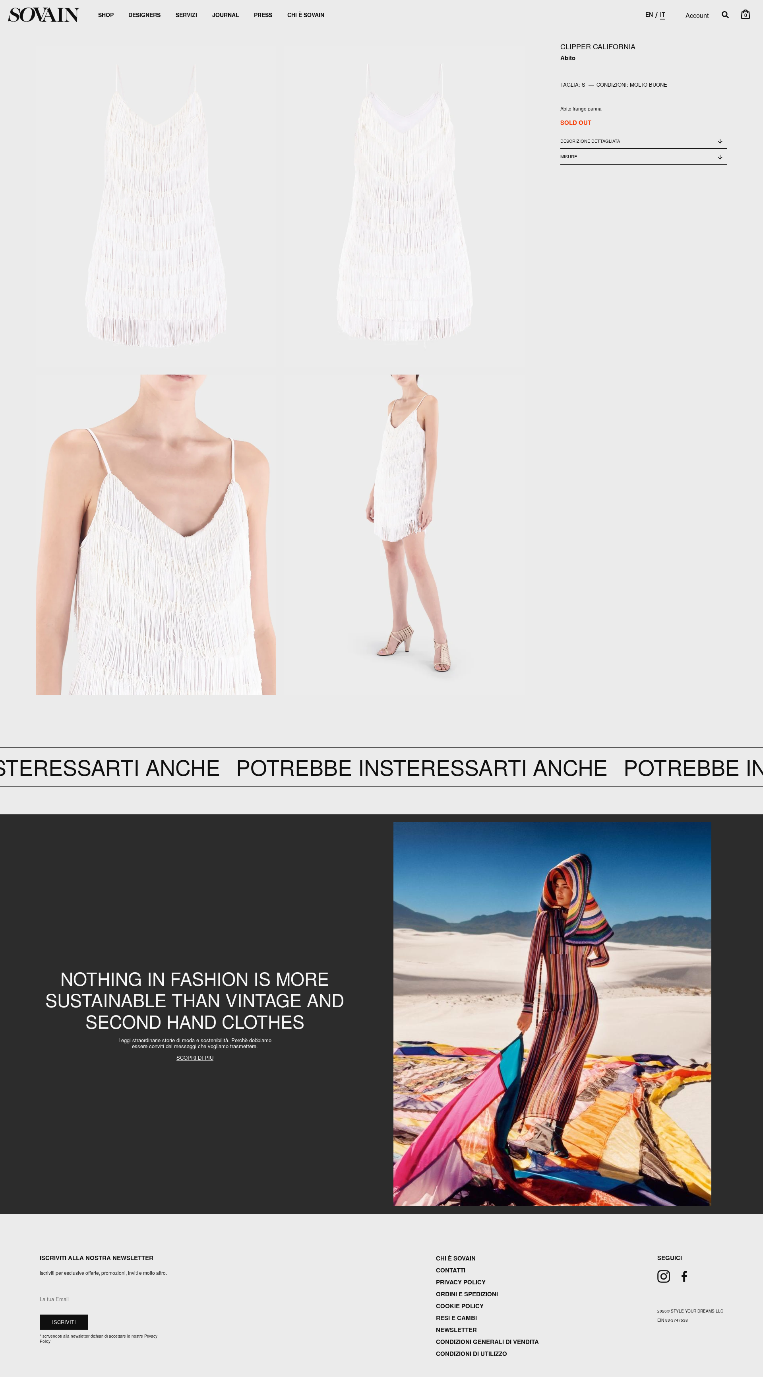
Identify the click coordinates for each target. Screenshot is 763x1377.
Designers (144, 15)
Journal (225, 15)
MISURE (568, 156)
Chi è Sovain (305, 15)
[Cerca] (725, 15)
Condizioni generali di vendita (487, 1341)
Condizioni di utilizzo (471, 1353)
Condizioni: (612, 85)
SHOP (106, 15)
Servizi (186, 15)
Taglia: (570, 85)
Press (263, 15)
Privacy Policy (461, 1282)
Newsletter (456, 1329)
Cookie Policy (460, 1305)
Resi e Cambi (456, 1317)
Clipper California (597, 46)
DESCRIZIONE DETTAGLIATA (590, 141)
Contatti (450, 1270)
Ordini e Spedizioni (467, 1294)
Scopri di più (194, 1058)
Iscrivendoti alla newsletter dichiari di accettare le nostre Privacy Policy (98, 1338)
